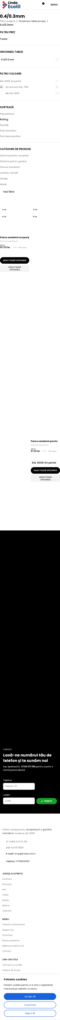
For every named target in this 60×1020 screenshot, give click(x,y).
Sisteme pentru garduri (13, 161)
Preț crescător (8, 130)
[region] (30, 997)
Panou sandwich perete (44, 441)
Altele (3, 184)
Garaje (4, 178)
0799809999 (18, 861)
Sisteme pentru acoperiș (14, 155)
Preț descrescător (10, 136)
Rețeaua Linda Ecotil (13, 945)
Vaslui (5, 894)
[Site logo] (11, 4)
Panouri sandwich (10, 167)
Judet (6, 794)
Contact (6, 951)
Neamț (6, 905)
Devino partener (11, 940)
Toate (3, 39)
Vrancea (6, 910)
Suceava (7, 878)
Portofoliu (7, 935)
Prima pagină (7, 21)
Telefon (7, 780)
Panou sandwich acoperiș (14, 237)
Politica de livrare (11, 970)
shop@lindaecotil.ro (21, 853)
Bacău (5, 900)
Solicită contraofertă (13, 924)
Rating (4, 119)
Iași (4, 889)
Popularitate (7, 113)
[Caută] (36, 5)
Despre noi (8, 929)
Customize (30, 1004)
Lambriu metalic (9, 172)
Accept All (30, 996)
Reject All (30, 1013)
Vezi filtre (8, 191)
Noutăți (4, 125)
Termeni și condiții (12, 964)
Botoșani (7, 884)
